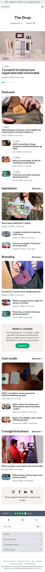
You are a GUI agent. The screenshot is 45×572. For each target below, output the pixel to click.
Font (33, 561)
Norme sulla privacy (23, 561)
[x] (31, 492)
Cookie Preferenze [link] (30, 564)
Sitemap (39, 561)
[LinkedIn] (25, 492)
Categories (15, 23)
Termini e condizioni (10, 561)
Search (29, 23)
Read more (36, 188)
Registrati (22, 346)
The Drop (22, 17)
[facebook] (19, 492)
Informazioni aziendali (16, 564)
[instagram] (13, 492)
